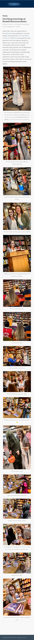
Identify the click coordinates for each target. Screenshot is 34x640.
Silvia (18, 26)
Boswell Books (7, 33)
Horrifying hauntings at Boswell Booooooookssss (14, 20)
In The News (18, 24)
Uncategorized (10, 26)
